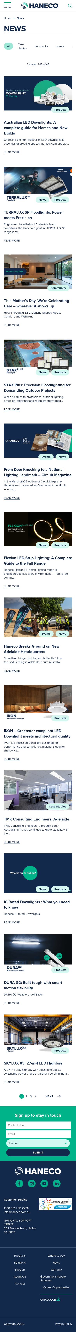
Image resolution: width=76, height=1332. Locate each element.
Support (20, 1270)
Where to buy (56, 1256)
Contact (20, 1283)
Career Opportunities (56, 1287)
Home (7, 18)
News (42, 200)
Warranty (56, 1270)
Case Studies (57, 806)
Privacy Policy (63, 1324)
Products (60, 110)
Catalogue (48, 1300)
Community (58, 288)
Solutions (20, 1263)
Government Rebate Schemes (53, 1278)
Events (46, 457)
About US (20, 1277)
